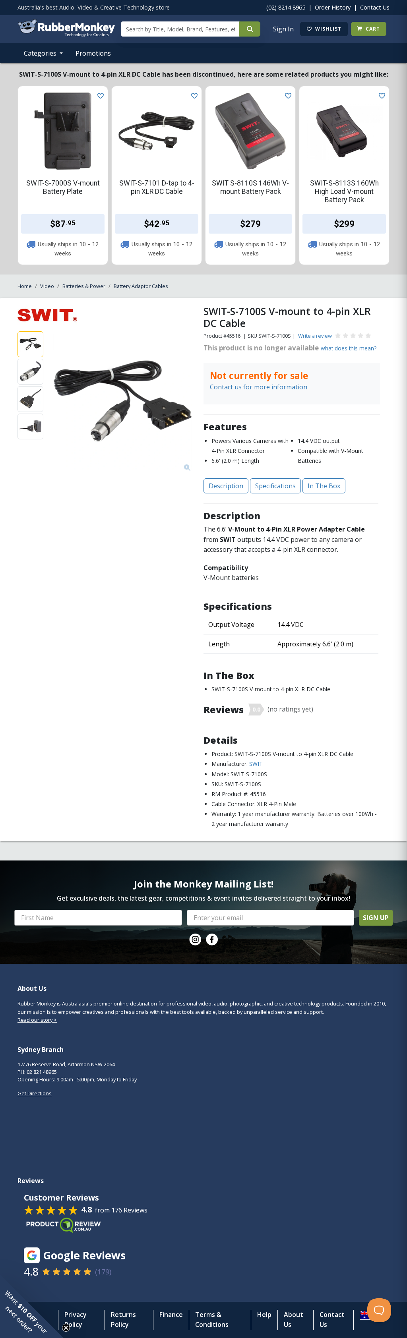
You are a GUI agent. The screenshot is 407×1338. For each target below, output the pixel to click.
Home (24, 286)
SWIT (256, 764)
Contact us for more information (258, 387)
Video (47, 286)
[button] (32, 1306)
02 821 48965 (42, 1071)
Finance (171, 1314)
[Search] (249, 29)
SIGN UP (376, 917)
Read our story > (37, 1019)
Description (226, 485)
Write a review (315, 335)
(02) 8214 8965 (285, 7)
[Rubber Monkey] (66, 34)
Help (264, 1314)
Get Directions (34, 1093)
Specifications (275, 485)
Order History (333, 7)
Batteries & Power (83, 286)
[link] (195, 939)
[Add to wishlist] (99, 95)
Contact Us (375, 7)
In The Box (324, 485)
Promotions (93, 53)
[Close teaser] (66, 1328)
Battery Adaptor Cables (141, 286)
